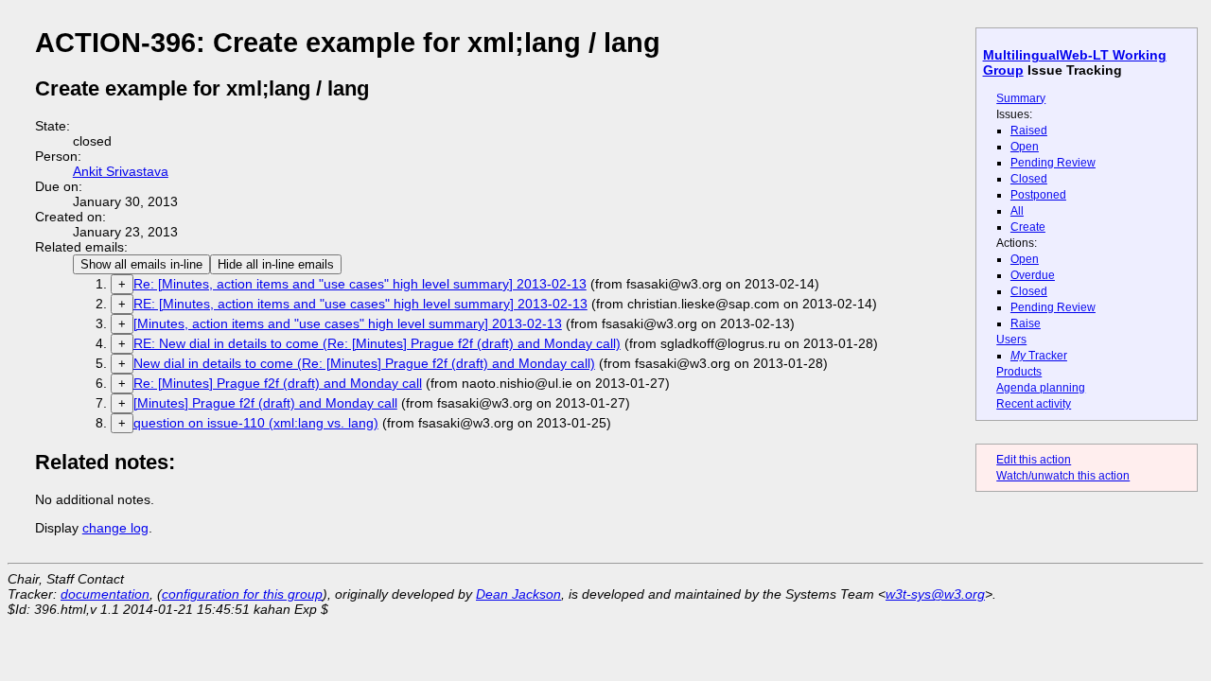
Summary (1020, 98)
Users (1011, 339)
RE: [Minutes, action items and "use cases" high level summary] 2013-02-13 (360, 303)
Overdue (1032, 275)
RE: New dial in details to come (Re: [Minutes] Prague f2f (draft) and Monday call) (377, 343)
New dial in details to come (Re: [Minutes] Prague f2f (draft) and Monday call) (364, 363)
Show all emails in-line (141, 264)
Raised (1028, 130)
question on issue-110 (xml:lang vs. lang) (255, 422)
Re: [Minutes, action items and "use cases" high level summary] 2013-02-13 (360, 283)
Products (1019, 371)
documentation (105, 594)
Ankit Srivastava (120, 171)
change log (115, 527)
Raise (1025, 323)
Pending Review (1053, 162)
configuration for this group (242, 594)
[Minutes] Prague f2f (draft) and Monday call (265, 402)
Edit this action (1033, 459)
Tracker (1038, 355)
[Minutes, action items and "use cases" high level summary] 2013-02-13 (347, 323)
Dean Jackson (518, 594)
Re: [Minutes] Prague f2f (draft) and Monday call (277, 383)
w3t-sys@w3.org (935, 594)
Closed (1028, 178)
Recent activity (1033, 403)
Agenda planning (1040, 387)
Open (1024, 146)
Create (1027, 227)
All (1017, 211)
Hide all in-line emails (276, 264)
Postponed (1038, 194)
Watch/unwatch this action (1063, 475)
